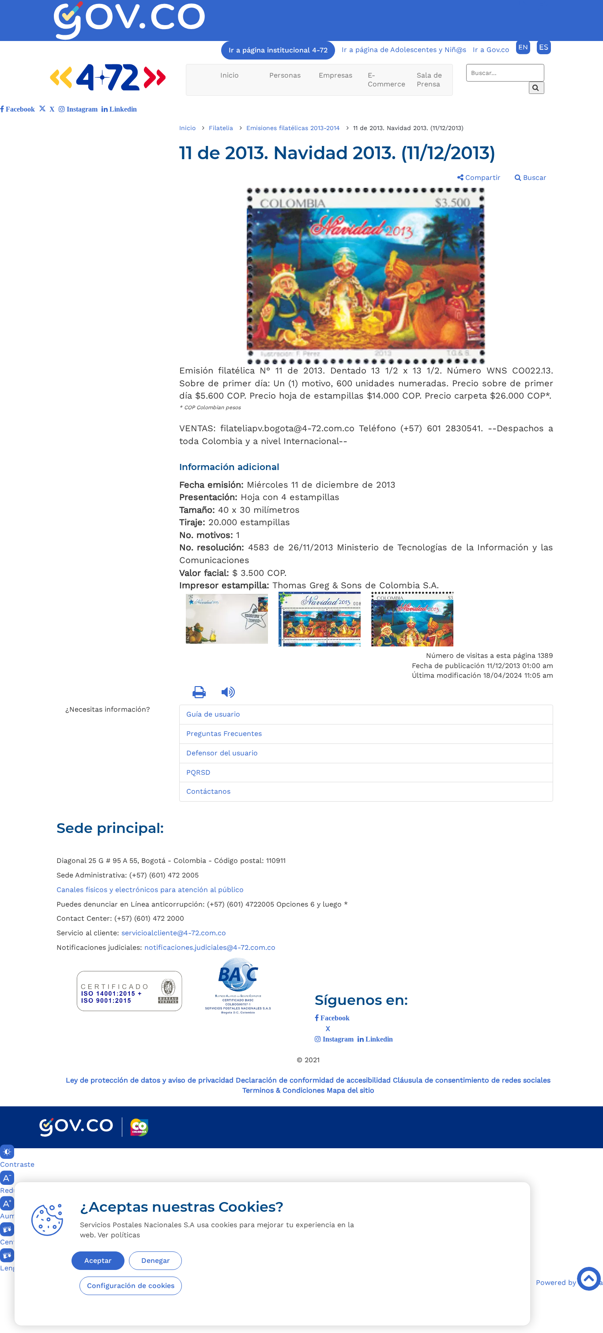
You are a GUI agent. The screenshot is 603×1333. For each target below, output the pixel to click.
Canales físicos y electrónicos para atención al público (150, 889)
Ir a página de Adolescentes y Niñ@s (404, 49)
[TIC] (480, 832)
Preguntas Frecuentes (224, 733)
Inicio (229, 75)
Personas (285, 75)
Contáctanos (208, 791)
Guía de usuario (213, 714)
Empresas (335, 75)
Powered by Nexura (569, 1282)
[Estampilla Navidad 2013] (412, 619)
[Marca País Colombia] (139, 1127)
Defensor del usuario (222, 753)
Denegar (155, 1260)
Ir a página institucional (278, 50)
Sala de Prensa (429, 79)
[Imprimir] (200, 693)
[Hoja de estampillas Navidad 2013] (320, 619)
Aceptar (98, 1260)
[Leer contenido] (229, 693)
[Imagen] (129, 20)
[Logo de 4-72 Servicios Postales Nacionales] (108, 77)
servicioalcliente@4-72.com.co (173, 933)
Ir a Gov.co (491, 49)
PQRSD (198, 772)
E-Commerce (386, 79)
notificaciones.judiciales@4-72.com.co (209, 947)
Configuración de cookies (130, 1285)
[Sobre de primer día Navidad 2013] (227, 619)
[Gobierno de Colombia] (76, 1127)
